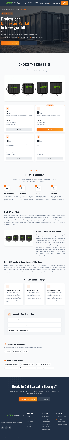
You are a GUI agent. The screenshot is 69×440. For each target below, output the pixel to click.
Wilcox (8, 351)
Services (24, 3)
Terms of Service (64, 437)
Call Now (45, 399)
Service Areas (30, 3)
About (41, 3)
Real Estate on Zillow (12, 367)
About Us (29, 424)
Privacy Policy (55, 437)
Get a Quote (64, 3)
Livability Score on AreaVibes (46, 367)
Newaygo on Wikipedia (12, 364)
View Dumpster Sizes (29, 43)
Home (18, 3)
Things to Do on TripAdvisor (28, 367)
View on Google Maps (28, 364)
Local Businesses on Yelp (44, 364)
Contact (47, 3)
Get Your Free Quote (9, 43)
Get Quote (19, 129)
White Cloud (18, 351)
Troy (26, 351)
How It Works (36, 3)
